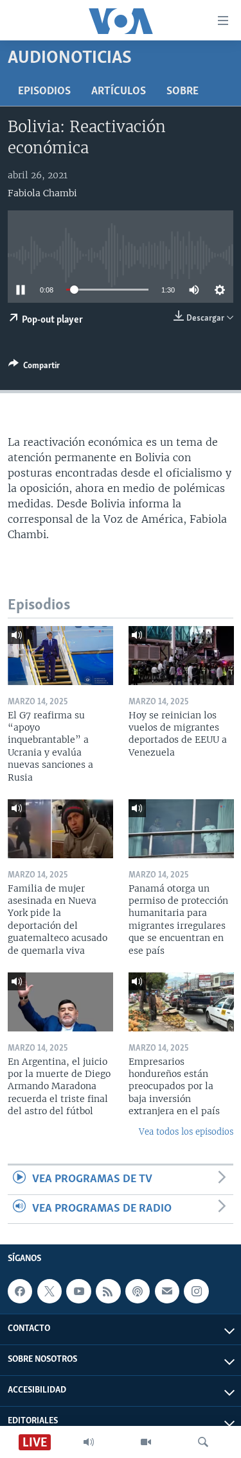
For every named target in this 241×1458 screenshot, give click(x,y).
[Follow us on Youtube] (78, 1291)
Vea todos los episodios (186, 1131)
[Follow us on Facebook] (20, 1291)
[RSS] (108, 1291)
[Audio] (88, 1442)
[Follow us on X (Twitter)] (49, 1291)
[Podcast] (137, 1291)
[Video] (146, 1442)
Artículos (118, 91)
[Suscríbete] (167, 1291)
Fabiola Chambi (42, 193)
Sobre (182, 91)
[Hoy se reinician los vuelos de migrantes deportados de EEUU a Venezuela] (181, 655)
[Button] (34, 367)
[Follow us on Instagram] (196, 1291)
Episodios (44, 91)
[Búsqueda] (203, 1442)
